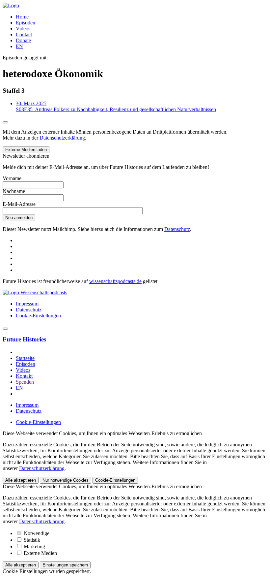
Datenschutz (177, 229)
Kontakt (24, 376)
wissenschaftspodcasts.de (115, 281)
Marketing (33, 546)
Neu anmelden (19, 217)
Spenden (25, 382)
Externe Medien (39, 553)
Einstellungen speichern (65, 564)
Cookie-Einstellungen (38, 315)
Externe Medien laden (26, 149)
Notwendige (35, 533)
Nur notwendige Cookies (65, 480)
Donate (23, 40)
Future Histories (24, 339)
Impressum (27, 303)
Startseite (25, 358)
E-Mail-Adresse (19, 204)
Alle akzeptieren (20, 480)
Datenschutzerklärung (62, 138)
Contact (24, 34)
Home (22, 16)
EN (19, 46)
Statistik (31, 540)
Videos (23, 28)
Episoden (25, 22)
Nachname (14, 191)
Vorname (12, 178)
